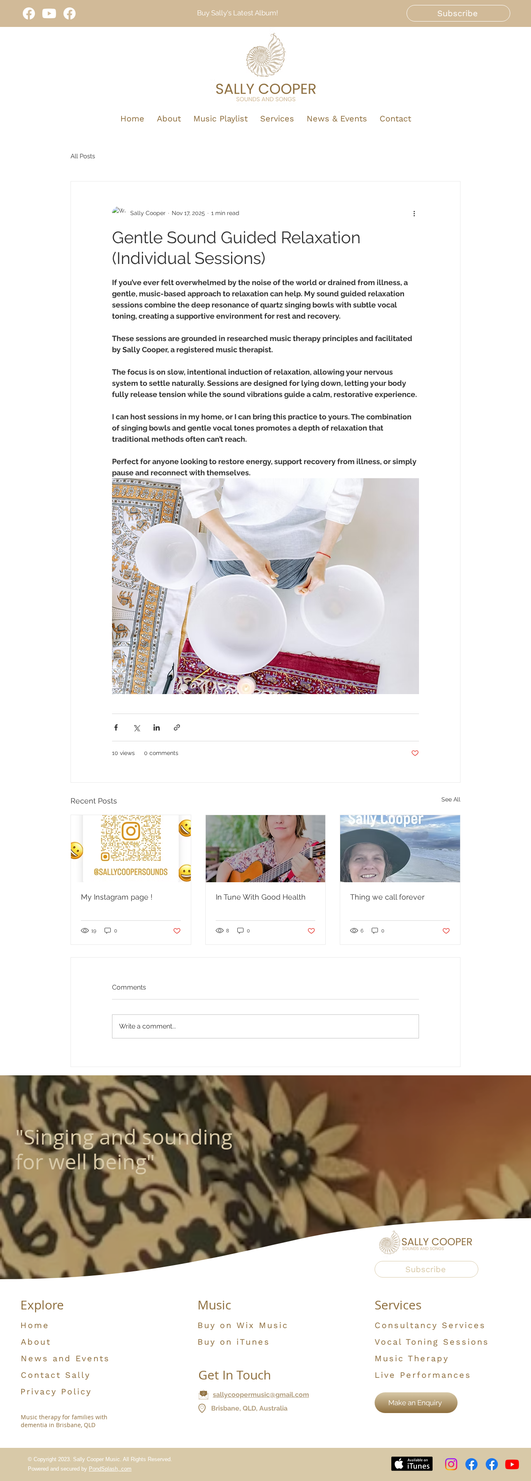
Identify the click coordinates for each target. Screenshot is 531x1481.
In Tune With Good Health (261, 897)
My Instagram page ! (117, 897)
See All (450, 799)
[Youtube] (49, 13)
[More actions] (414, 213)
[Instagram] (451, 1464)
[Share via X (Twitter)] (136, 727)
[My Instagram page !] (131, 848)
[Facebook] (29, 13)
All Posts (83, 156)
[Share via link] (177, 727)
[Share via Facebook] (116, 727)
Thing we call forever (387, 897)
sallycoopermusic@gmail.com (261, 1395)
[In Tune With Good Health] (266, 848)
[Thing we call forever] (400, 848)
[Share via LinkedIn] (157, 727)
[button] (458, 13)
